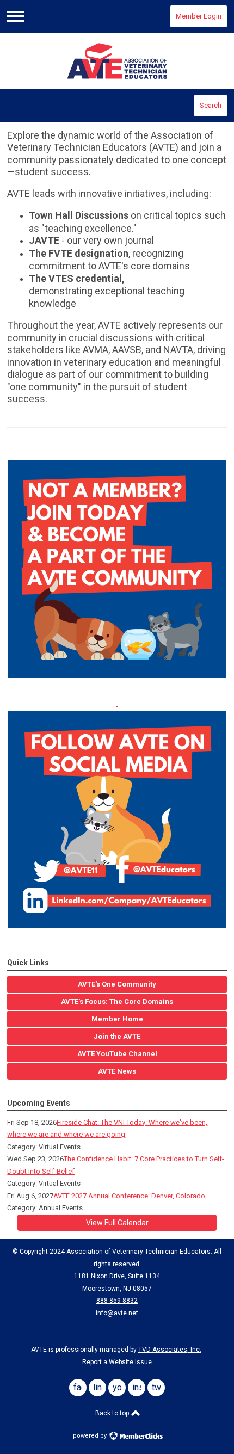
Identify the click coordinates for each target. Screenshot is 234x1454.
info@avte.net (117, 1313)
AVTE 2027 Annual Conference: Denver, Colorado (129, 1196)
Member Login (198, 16)
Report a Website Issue (117, 1362)
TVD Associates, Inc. (169, 1349)
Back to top (113, 1413)
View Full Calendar (117, 1222)
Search (210, 105)
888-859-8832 (117, 1300)
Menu (15, 16)
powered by (90, 1435)
